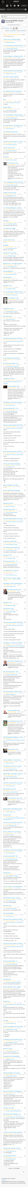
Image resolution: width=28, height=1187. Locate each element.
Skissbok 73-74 (7, 555)
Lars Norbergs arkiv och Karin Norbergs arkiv (15, 645)
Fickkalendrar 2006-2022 (10, 541)
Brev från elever (7, 316)
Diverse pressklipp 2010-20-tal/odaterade (14, 1026)
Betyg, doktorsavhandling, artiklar (12, 809)
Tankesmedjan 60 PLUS (9, 1156)
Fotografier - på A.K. (8, 308)
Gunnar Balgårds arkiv (11, 694)
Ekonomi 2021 (7, 815)
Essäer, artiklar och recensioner (12, 760)
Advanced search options (14, 24)
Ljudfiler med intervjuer (9, 192)
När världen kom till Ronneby (11, 547)
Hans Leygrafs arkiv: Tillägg (12, 875)
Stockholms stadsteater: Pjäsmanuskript (14, 341)
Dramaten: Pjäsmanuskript (11, 48)
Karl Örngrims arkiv (13, 298)
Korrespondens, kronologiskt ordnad (13, 125)
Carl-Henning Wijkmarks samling (12, 208)
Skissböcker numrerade (10, 253)
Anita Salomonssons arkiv (11, 575)
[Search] (26, 9)
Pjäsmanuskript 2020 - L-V (10, 961)
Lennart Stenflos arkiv (10, 586)
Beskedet (5, 245)
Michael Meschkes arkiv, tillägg (11, 987)
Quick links (18, 6)
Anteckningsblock (8, 271)
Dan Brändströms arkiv (11, 195)
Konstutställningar (8, 913)
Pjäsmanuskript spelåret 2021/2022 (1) (14, 425)
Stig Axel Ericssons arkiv (11, 73)
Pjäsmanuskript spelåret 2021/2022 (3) (14, 338)
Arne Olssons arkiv (10, 128)
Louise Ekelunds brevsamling (11, 358)
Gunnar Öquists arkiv (14, 386)
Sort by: (19, 30)
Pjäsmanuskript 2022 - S (10, 509)
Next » (24, 1172)
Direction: (7, 30)
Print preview (6, 28)
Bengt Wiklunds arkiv (10, 42)
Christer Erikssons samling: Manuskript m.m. (15, 1117)
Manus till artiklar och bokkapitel (12, 1091)
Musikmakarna (7, 107)
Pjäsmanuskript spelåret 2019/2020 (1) (14, 919)
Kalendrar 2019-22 (8, 503)
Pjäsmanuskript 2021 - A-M (10, 672)
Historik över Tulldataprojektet (11, 39)
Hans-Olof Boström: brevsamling (12, 91)
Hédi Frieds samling (10, 319)
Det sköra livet (7, 905)
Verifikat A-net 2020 (8, 1108)
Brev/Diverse (6, 873)
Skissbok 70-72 (7, 602)
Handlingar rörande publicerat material (14, 1039)
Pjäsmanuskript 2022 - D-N (10, 408)
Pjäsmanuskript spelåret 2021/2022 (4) (14, 451)
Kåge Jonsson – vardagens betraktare (13, 263)
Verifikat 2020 (7, 979)
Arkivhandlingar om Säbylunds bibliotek (14, 56)
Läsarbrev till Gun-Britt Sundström (13, 1132)
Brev (4, 99)
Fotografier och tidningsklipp (11, 1056)
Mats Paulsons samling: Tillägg (11, 578)
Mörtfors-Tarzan (7, 1048)
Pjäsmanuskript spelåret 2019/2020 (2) (14, 943)
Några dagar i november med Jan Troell (14, 774)
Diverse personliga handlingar (11, 464)
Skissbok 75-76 (7, 286)
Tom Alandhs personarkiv (11, 110)
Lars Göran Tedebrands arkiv (16, 661)
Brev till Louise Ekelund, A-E (11, 363)
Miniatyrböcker (7, 277)
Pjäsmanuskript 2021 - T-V (10, 561)
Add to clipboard (25, 39)
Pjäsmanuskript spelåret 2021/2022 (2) (14, 518)
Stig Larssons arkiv (13, 749)
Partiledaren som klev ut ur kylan (12, 766)
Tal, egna (5, 1020)
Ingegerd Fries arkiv (10, 1059)
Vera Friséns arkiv (10, 916)
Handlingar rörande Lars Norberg (12, 643)
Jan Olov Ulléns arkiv (9, 240)
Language (14, 6)
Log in (23, 5)
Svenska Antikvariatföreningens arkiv (14, 982)
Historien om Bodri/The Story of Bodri (14, 783)
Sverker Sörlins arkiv (10, 1094)
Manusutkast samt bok (9, 789)
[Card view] (13, 28)
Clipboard (11, 6)
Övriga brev (6, 1001)
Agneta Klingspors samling (11, 311)
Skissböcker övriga (8, 608)
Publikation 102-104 (8, 378)
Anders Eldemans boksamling (11, 490)
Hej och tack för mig (8, 148)
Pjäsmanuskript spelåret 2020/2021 (13, 622)
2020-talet (6, 157)
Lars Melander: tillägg (9, 228)
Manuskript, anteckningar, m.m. (12, 1114)
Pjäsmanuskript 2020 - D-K (10, 856)
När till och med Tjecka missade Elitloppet (15, 822)
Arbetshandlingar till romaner (11, 1073)
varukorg (7, 6)
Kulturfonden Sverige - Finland (11, 898)
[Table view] (16, 28)
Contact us (3, 1180)
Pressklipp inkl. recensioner (11, 570)
